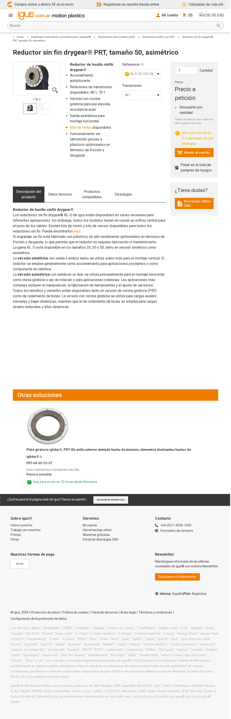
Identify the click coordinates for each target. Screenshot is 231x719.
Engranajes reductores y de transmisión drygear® (61, 37)
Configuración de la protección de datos (39, 618)
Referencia (130, 64)
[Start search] (218, 25)
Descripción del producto (28, 194)
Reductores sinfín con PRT (158, 37)
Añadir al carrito (193, 154)
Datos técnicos (60, 194)
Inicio (20, 37)
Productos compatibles (92, 194)
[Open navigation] (10, 15)
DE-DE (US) (215, 15)
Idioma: (172, 593)
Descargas (123, 194)
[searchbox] (112, 25)
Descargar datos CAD (195, 203)
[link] (194, 205)
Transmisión (131, 85)
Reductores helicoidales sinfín (116, 37)
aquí (77, 231)
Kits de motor (80, 127)
